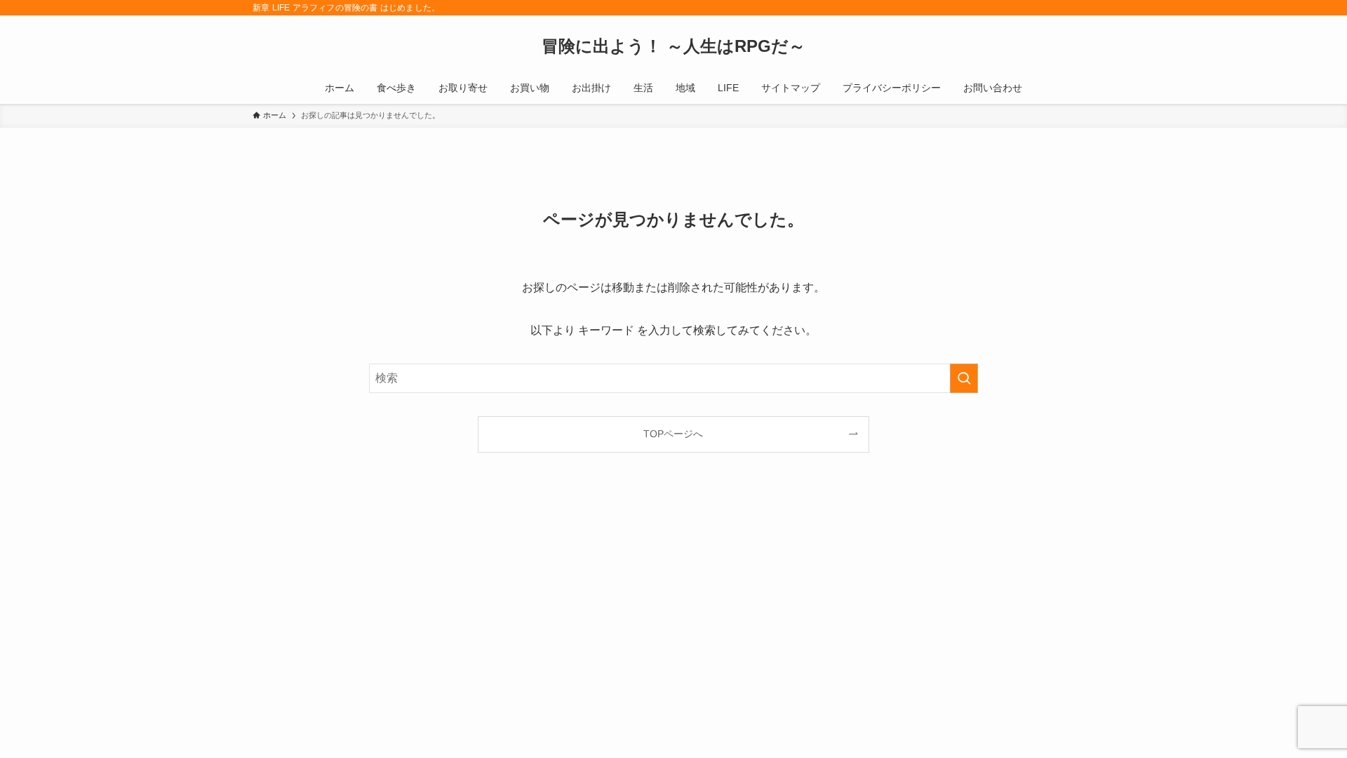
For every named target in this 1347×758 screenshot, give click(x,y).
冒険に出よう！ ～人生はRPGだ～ (673, 46)
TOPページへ (673, 433)
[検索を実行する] (964, 378)
